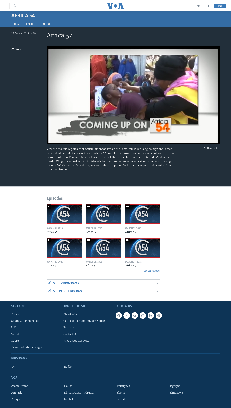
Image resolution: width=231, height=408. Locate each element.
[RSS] (151, 315)
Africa (15, 314)
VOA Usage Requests (76, 340)
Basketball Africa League (27, 347)
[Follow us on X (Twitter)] (126, 315)
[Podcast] (159, 315)
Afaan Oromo (19, 386)
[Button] (16, 49)
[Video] (209, 5)
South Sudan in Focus (25, 320)
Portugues (123, 386)
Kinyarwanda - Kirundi (79, 392)
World (15, 334)
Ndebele (69, 399)
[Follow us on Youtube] (135, 315)
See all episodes (152, 270)
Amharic (16, 392)
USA (14, 327)
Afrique (16, 399)
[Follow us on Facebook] (119, 315)
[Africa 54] (64, 214)
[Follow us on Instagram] (143, 315)
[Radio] (199, 5)
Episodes (31, 24)
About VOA (70, 314)
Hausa (68, 386)
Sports (15, 340)
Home (17, 24)
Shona (121, 392)
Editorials (69, 327)
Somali (121, 399)
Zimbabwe (176, 392)
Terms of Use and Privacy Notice (84, 320)
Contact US (70, 334)
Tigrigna (175, 386)
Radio (68, 366)
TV (13, 366)
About (46, 24)
